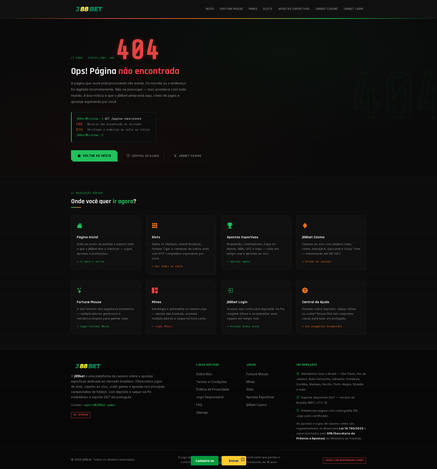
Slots (267, 9)
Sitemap (202, 412)
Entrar (234, 461)
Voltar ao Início (97, 156)
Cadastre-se (205, 461)
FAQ (199, 405)
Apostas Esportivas (294, 9)
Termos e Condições (211, 382)
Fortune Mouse (231, 9)
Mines (253, 9)
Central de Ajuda (145, 156)
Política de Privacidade (212, 389)
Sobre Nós (204, 374)
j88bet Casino (326, 9)
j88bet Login (353, 9)
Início (210, 9)
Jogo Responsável (210, 397)
